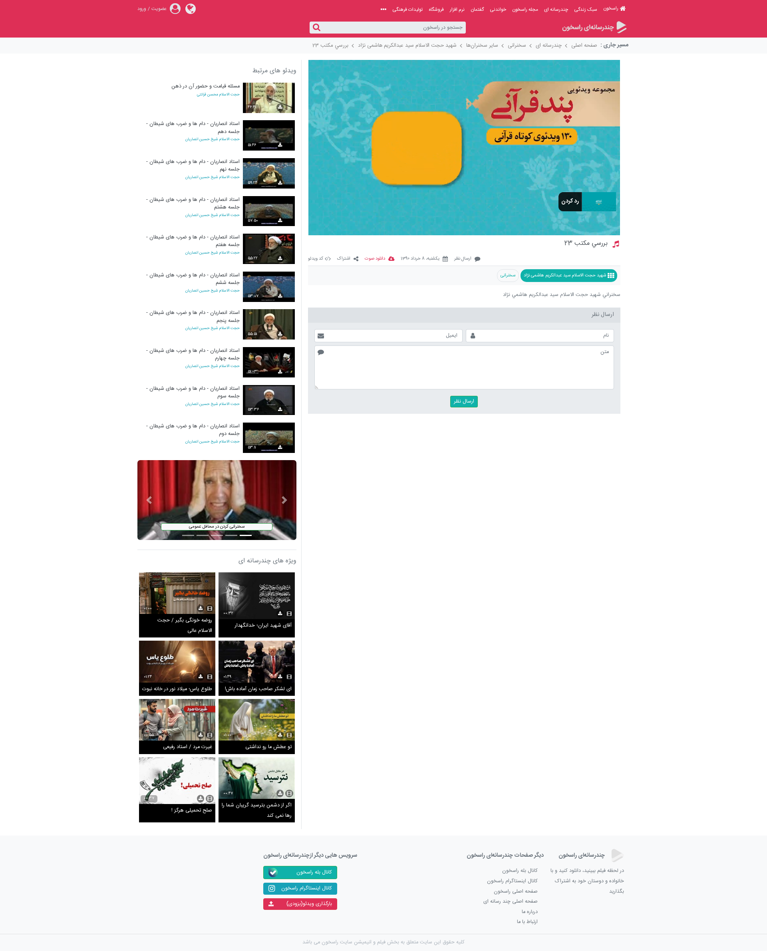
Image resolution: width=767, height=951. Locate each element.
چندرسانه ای (556, 10)
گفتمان (477, 10)
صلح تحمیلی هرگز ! (191, 810)
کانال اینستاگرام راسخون (512, 881)
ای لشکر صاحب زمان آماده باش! (258, 689)
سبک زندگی (585, 10)
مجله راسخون (525, 10)
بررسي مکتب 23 (330, 45)
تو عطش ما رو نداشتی (268, 747)
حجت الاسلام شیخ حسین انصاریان (212, 140)
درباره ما (530, 912)
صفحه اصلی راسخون (516, 891)
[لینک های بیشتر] (383, 9)
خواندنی (498, 10)
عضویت (159, 8)
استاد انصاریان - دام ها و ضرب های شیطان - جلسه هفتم (193, 241)
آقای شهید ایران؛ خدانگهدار (263, 625)
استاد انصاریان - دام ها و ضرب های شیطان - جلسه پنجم (193, 316)
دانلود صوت (375, 259)
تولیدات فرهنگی (407, 10)
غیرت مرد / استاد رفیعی (187, 747)
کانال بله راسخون (520, 871)
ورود (141, 8)
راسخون (610, 8)
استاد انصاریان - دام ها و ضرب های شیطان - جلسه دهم (193, 127)
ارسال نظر (462, 259)
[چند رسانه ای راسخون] (594, 28)
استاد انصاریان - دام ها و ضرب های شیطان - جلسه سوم (193, 392)
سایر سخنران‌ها (482, 45)
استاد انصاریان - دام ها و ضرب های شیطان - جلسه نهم (193, 165)
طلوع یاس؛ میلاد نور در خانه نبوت (177, 689)
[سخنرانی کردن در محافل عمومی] (216, 500)
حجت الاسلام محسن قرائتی (218, 95)
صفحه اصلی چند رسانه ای (510, 901)
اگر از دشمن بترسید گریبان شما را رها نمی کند (257, 810)
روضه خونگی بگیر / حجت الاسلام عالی (184, 625)
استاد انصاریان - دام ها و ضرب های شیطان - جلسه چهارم (193, 354)
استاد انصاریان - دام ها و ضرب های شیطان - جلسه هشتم (193, 203)
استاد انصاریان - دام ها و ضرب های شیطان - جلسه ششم (193, 279)
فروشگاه (436, 10)
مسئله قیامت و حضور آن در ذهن (205, 86)
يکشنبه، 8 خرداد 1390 (420, 259)
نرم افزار (457, 10)
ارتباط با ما (527, 922)
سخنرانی (517, 45)
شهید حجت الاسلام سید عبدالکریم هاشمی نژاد (407, 45)
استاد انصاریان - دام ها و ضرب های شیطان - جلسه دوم (193, 430)
